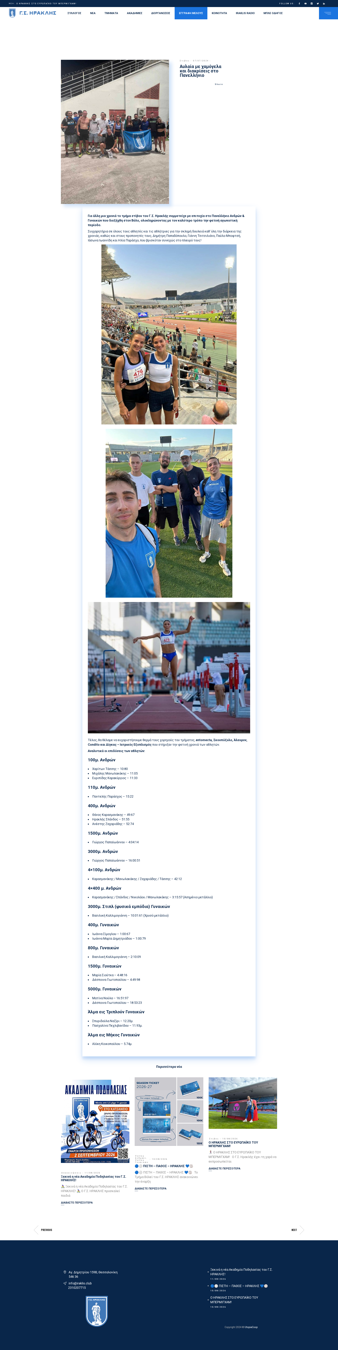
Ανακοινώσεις (71, 1173)
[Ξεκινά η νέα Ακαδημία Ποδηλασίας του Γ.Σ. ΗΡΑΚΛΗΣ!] (95, 1120)
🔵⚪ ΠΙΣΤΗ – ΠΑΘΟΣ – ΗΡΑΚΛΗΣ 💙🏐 (164, 1166)
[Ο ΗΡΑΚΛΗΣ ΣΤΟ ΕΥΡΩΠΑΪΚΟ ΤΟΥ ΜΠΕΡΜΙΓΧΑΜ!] (243, 1103)
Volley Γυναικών (141, 1161)
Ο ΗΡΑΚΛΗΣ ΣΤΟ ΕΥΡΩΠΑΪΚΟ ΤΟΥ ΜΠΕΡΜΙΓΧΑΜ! (233, 1144)
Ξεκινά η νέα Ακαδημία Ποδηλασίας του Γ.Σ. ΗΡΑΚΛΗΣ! (52, 4)
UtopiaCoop (251, 1327)
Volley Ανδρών (140, 1157)
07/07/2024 (201, 61)
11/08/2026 (92, 1173)
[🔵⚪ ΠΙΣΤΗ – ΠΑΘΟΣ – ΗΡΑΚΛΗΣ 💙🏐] (169, 1111)
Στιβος (185, 61)
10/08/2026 (160, 1159)
